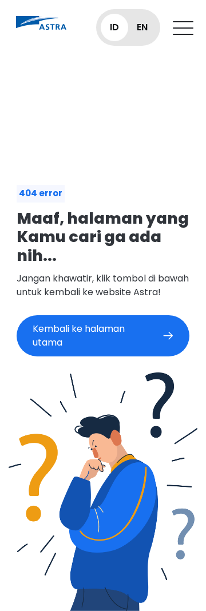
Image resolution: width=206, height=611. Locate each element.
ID (114, 27)
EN (142, 27)
